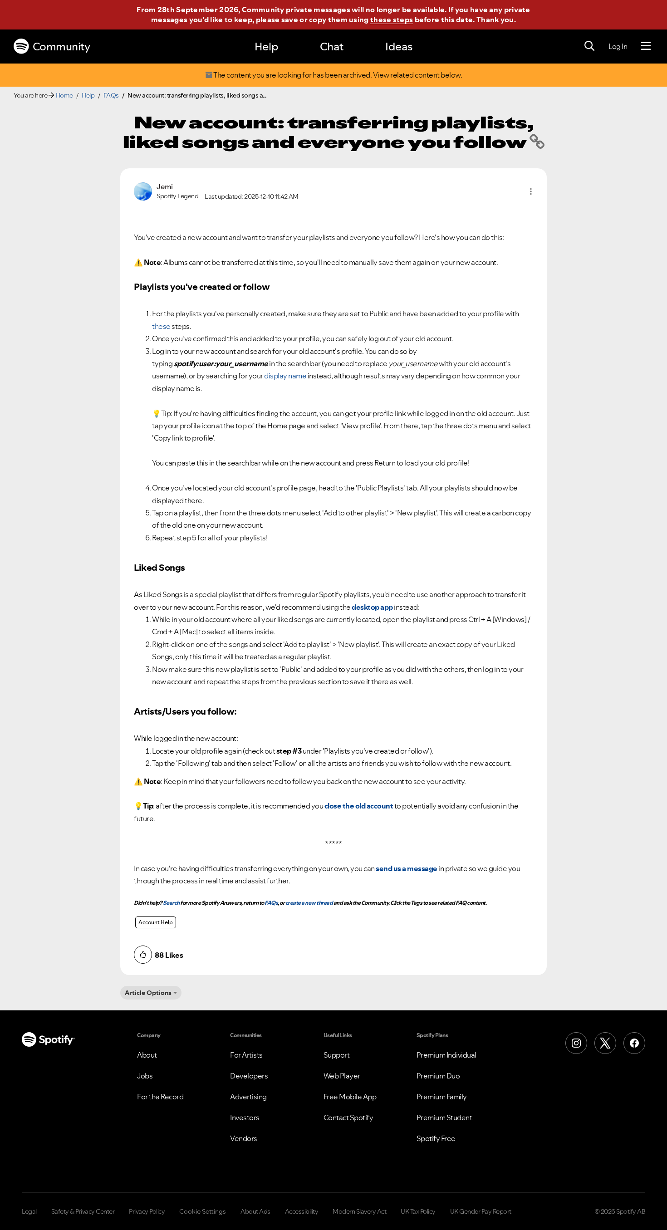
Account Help (155, 922)
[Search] (589, 46)
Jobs (144, 1076)
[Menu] (645, 46)
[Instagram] (576, 1043)
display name (285, 376)
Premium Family (442, 1097)
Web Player (342, 1076)
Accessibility (302, 1211)
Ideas (398, 46)
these (161, 326)
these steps (391, 20)
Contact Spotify (348, 1117)
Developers (249, 1076)
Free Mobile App (350, 1097)
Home (64, 95)
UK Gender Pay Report (480, 1211)
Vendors (243, 1138)
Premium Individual (446, 1055)
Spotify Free (436, 1138)
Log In (617, 46)
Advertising (248, 1097)
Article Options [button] (148, 992)
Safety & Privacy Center (83, 1211)
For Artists (246, 1055)
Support (337, 1055)
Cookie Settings (202, 1211)
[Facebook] (634, 1043)
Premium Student (444, 1117)
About (147, 1055)
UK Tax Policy (418, 1211)
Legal (29, 1211)
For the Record (160, 1097)
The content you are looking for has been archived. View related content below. (337, 75)
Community (61, 46)
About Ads (255, 1211)
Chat (331, 46)
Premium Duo (438, 1076)
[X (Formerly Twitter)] (605, 1043)
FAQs (111, 95)
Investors (245, 1117)
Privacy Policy (147, 1211)
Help (266, 46)
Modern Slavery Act (359, 1211)
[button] (531, 191)
